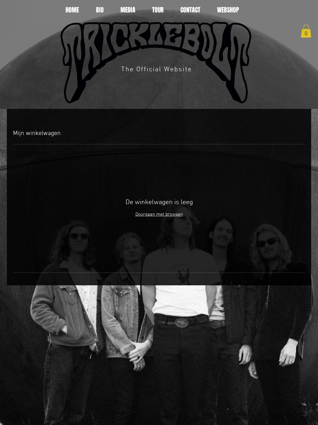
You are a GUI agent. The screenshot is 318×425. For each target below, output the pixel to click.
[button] (306, 31)
